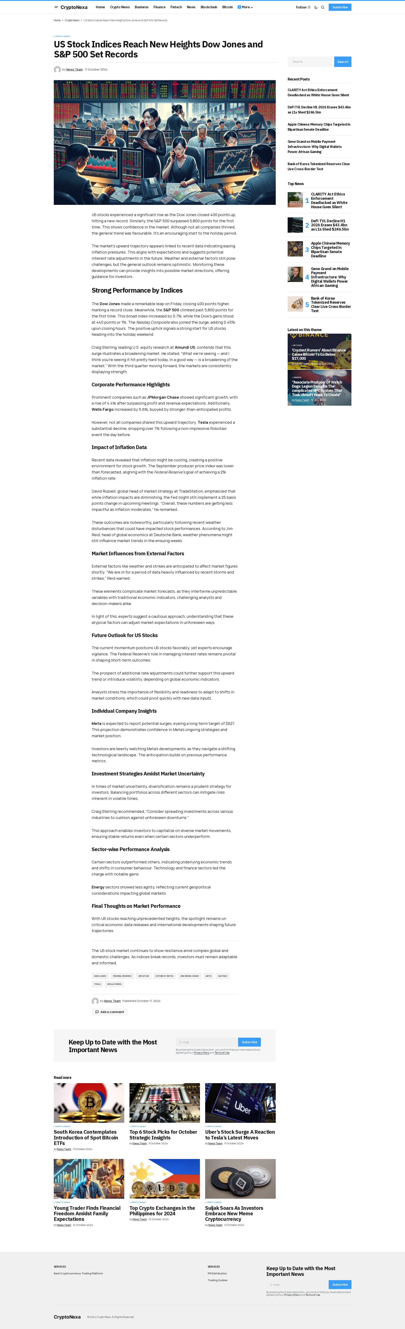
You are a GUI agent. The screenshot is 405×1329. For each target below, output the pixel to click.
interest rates (164, 976)
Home (57, 20)
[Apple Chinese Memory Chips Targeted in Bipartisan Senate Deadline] (295, 248)
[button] (56, 7)
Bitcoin (297, 345)
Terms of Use (222, 1052)
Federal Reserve (122, 976)
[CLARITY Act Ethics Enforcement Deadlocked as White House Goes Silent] (295, 199)
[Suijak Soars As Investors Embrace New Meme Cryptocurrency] (240, 1179)
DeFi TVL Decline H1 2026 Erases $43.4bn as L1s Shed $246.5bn (330, 225)
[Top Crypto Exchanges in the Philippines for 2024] (164, 1179)
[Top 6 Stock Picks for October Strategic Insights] (164, 1103)
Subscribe (340, 7)
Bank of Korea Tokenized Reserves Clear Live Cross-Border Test (331, 304)
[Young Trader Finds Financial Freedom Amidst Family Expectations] (89, 1179)
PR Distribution (217, 1273)
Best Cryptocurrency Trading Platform (78, 1273)
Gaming (297, 377)
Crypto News (72, 20)
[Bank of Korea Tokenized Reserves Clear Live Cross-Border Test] (295, 304)
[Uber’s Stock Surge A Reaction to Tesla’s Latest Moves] (240, 1103)
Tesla (97, 984)
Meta (209, 976)
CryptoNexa (74, 7)
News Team (302, 400)
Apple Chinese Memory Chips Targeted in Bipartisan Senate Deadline (330, 249)
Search (342, 62)
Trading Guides (217, 1280)
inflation (143, 976)
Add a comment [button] (112, 1012)
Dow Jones (100, 976)
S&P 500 (222, 976)
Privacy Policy (201, 1052)
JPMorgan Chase (189, 976)
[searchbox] (310, 62)
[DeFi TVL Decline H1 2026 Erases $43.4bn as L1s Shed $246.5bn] (295, 225)
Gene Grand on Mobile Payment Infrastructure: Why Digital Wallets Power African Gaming (315, 146)
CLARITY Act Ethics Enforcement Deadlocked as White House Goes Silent (329, 200)
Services (60, 1266)
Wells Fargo (114, 984)
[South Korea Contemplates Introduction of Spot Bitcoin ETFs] (89, 1103)
